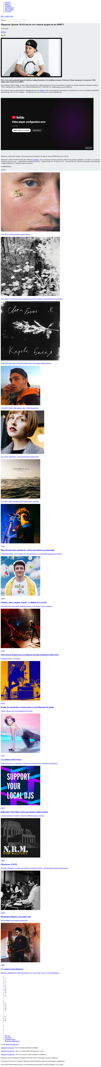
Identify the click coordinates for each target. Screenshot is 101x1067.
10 (5, 988)
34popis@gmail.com (12, 1044)
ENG (11, 16)
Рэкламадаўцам (10, 1039)
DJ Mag (3, 32)
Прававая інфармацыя (12, 1041)
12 (5, 992)
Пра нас (7, 1036)
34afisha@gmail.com (7, 1048)
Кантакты (8, 1037)
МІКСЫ (7, 4)
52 (5, 996)
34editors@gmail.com (7, 1051)
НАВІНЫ (8, 6)
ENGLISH (8, 11)
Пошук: (3, 20)
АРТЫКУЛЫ (9, 8)
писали (42, 90)
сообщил (36, 159)
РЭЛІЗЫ (7, 2)
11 (5, 990)
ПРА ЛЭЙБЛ (9, 9)
